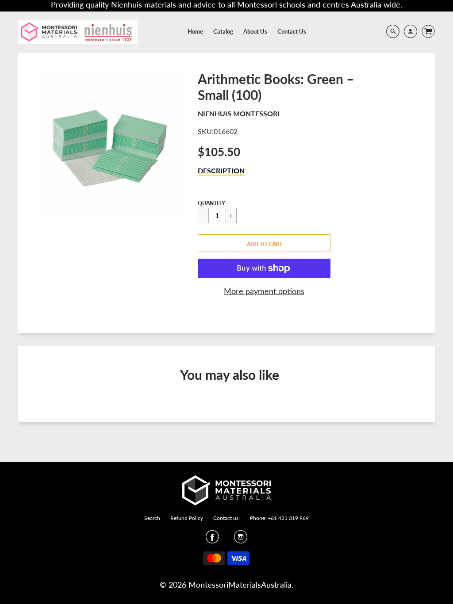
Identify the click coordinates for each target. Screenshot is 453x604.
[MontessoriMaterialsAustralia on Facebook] (212, 539)
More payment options (264, 291)
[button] (264, 243)
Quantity (211, 203)
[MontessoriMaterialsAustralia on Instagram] (240, 539)
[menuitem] (195, 31)
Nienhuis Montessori (239, 113)
